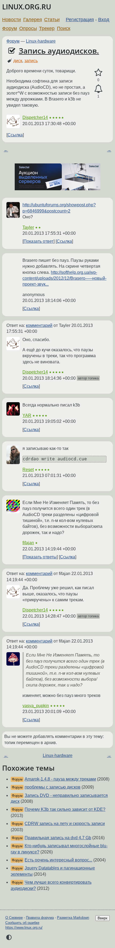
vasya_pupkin (35, 705)
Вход (103, 19)
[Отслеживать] (98, 89)
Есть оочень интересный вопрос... (58, 860)
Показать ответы (40, 557)
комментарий (39, 325)
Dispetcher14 (35, 117)
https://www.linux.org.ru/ (24, 927)
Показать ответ (38, 241)
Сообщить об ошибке (22, 923)
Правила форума (40, 918)
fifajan (28, 542)
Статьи (52, 19)
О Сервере (14, 918)
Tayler (28, 227)
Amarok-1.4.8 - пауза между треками (60, 779)
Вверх (103, 918)
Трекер (47, 28)
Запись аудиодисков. (59, 51)
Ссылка (15, 135)
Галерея (32, 19)
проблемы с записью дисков (52, 787)
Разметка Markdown (73, 918)
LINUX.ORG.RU (26, 7)
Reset (28, 469)
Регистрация (80, 19)
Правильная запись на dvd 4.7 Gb (58, 837)
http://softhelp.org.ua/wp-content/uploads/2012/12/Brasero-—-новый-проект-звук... (64, 278)
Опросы (28, 28)
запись (31, 60)
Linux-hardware (41, 41)
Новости (11, 19)
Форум (9, 28)
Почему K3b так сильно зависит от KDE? (65, 809)
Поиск (63, 28)
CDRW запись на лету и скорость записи (65, 823)
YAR (26, 415)
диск (17, 60)
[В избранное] (98, 72)
